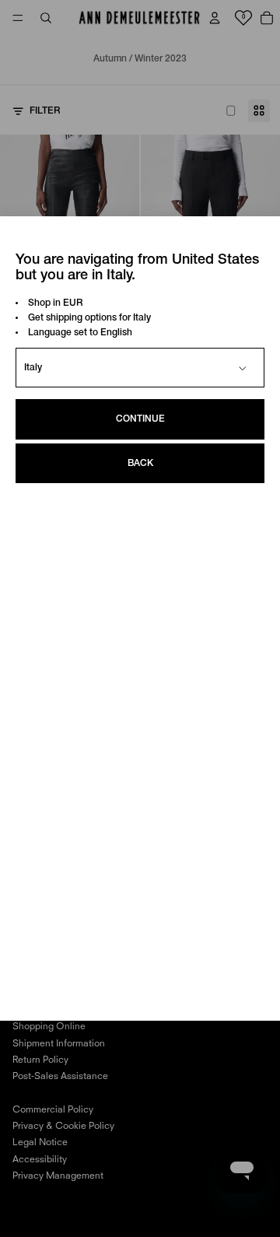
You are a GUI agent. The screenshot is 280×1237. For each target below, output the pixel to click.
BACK (140, 463)
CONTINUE (140, 419)
